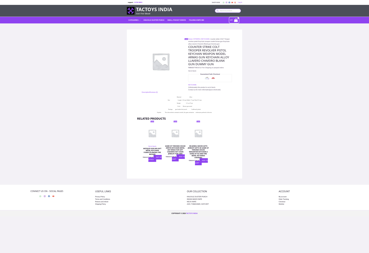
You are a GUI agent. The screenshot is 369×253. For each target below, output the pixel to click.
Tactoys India (154, 9)
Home (190, 39)
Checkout (282, 201)
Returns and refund (101, 201)
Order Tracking (284, 199)
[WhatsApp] (223, 2)
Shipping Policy (100, 204)
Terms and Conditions (102, 199)
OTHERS (197, 39)
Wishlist (281, 204)
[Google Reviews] (235, 2)
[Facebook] (229, 2)
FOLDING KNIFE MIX (196, 20)
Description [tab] (146, 92)
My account (282, 197)
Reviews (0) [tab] (154, 92)
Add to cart (178, 158)
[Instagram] (226, 2)
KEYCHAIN (205, 39)
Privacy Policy (100, 197)
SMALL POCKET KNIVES (176, 20)
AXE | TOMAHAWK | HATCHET (198, 204)
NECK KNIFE (191, 201)
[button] (216, 2)
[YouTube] (232, 2)
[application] (139, 20)
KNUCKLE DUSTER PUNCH (154, 20)
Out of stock (155, 158)
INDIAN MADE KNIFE (194, 199)
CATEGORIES (133, 20)
